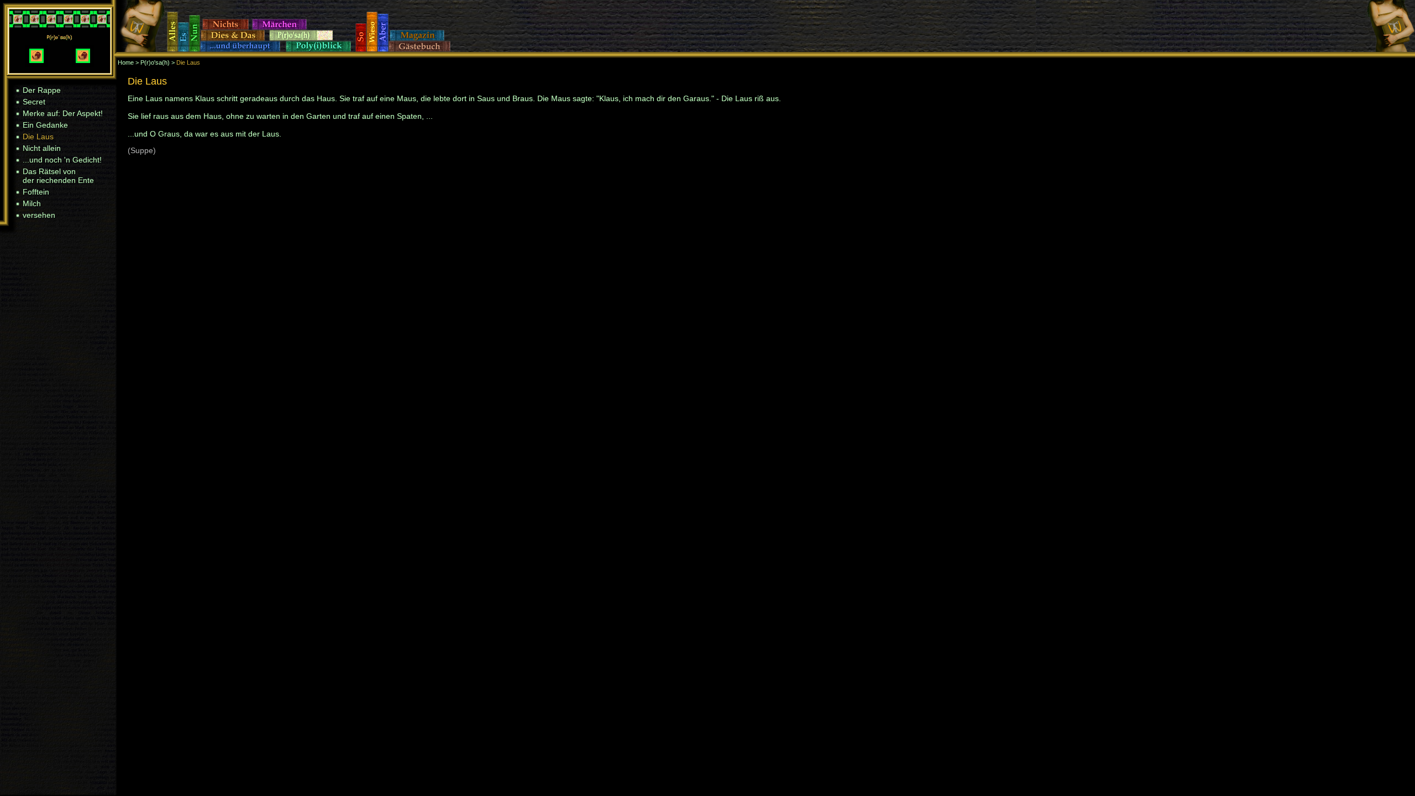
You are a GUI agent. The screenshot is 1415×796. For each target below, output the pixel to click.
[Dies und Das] (235, 38)
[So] (360, 49)
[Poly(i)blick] (320, 49)
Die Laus (38, 136)
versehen (39, 215)
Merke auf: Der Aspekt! (63, 113)
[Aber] (383, 49)
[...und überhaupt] (243, 49)
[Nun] (194, 49)
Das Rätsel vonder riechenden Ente (58, 176)
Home (126, 62)
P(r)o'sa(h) (155, 62)
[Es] (183, 49)
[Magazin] (420, 38)
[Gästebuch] (422, 49)
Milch (32, 203)
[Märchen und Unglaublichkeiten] (281, 27)
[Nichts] (227, 27)
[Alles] (172, 49)
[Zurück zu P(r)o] (59, 70)
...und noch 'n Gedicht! (62, 159)
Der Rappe (42, 90)
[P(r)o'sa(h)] (301, 38)
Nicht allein (42, 148)
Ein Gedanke (45, 125)
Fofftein (36, 191)
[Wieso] (372, 49)
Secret (34, 101)
